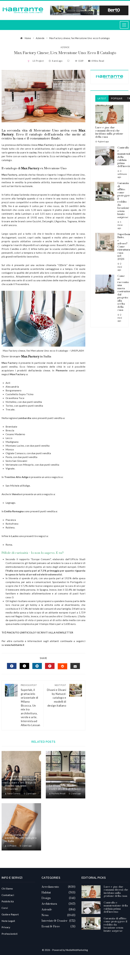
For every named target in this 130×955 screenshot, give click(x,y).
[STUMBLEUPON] (62, 666)
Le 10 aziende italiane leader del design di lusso (64, 787)
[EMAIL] (75, 666)
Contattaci (8, 894)
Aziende (65, 47)
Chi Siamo (7, 888)
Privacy (6, 927)
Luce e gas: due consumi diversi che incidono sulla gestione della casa (109, 132)
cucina (33, 152)
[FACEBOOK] (11, 666)
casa (16, 194)
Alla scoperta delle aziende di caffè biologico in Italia (20, 838)
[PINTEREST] (50, 666)
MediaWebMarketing (77, 950)
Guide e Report (10, 914)
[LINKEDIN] (37, 666)
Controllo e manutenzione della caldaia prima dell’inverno (116, 907)
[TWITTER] (24, 666)
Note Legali (8, 920)
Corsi (5, 907)
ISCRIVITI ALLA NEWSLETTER (55, 632)
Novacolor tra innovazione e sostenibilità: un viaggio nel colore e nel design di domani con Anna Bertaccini (21, 782)
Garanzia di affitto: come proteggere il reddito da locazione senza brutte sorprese (115, 924)
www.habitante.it (14, 644)
